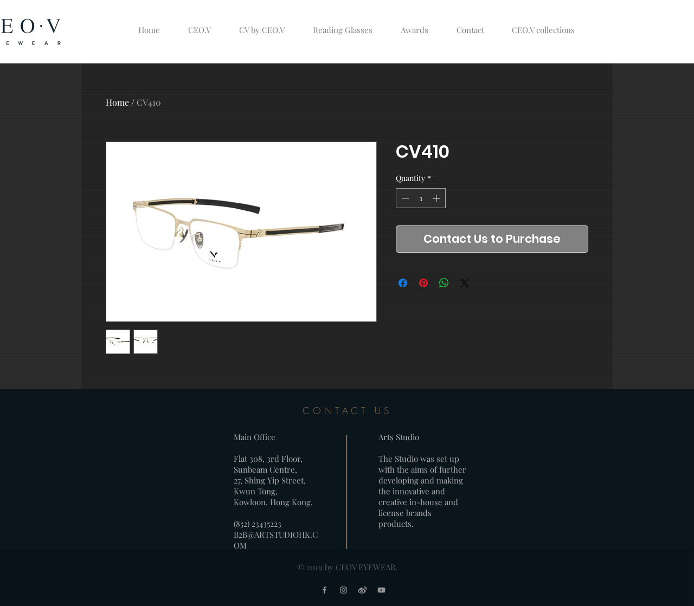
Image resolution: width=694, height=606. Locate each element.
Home (117, 102)
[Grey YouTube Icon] (381, 590)
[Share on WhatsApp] (444, 282)
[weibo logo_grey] (362, 590)
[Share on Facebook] (402, 282)
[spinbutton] (420, 198)
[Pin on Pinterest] (423, 282)
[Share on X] (464, 282)
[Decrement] (404, 198)
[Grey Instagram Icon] (343, 590)
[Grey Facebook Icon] (324, 590)
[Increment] (437, 198)
